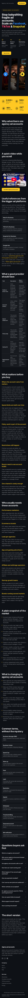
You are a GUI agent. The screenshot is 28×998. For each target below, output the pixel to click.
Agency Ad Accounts (8, 3)
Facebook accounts (6, 979)
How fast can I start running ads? (11, 867)
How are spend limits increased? (11, 897)
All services (4, 977)
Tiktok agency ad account (13, 261)
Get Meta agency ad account (11, 189)
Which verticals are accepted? (10, 886)
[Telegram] (5, 958)
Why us (3, 967)
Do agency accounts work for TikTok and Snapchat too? (12, 892)
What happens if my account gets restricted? (11, 873)
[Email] (2, 958)
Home (3, 965)
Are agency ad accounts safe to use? (12, 863)
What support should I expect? (10, 901)
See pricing (6, 53)
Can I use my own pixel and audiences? (13, 882)
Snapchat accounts (6, 983)
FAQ (3, 969)
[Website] (7, 958)
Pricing (3, 985)
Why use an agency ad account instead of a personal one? (13, 858)
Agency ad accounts (8, 947)
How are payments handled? (10, 878)
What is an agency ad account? (11, 853)
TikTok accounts (6, 981)
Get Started (22, 3)
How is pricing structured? (9, 905)
